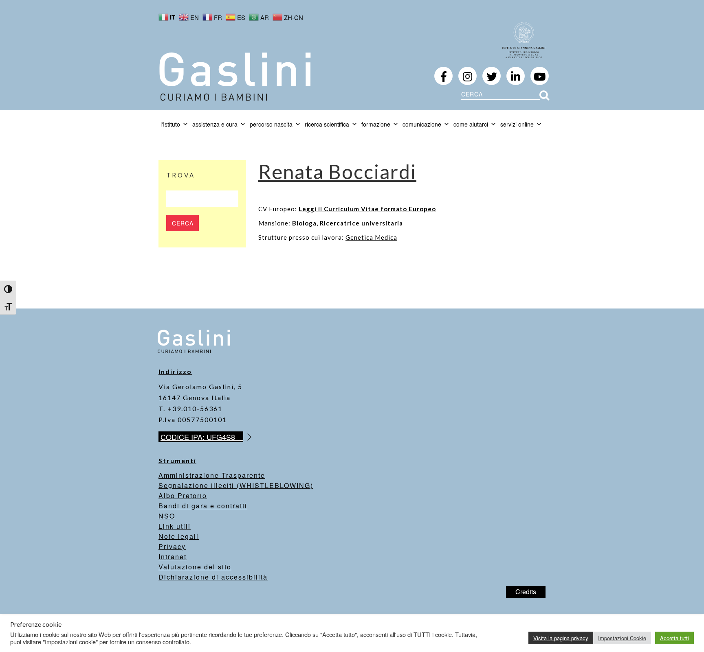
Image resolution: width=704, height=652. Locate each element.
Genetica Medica (371, 237)
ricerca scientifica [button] (327, 124)
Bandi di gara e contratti (202, 505)
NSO (166, 516)
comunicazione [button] (422, 124)
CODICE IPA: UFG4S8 (202, 436)
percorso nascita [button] (271, 124)
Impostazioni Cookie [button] (622, 638)
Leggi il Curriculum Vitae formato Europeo (367, 208)
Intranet (172, 556)
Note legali (178, 536)
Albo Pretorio (182, 495)
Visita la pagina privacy (560, 638)
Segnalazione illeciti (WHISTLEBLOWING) (235, 485)
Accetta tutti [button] (674, 638)
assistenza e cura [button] (215, 124)
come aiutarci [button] (470, 124)
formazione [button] (375, 124)
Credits (525, 591)
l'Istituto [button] (170, 124)
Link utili (174, 526)
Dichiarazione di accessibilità (213, 577)
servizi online (517, 124)
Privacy (172, 546)
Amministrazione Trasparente (211, 475)
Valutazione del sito (194, 566)
